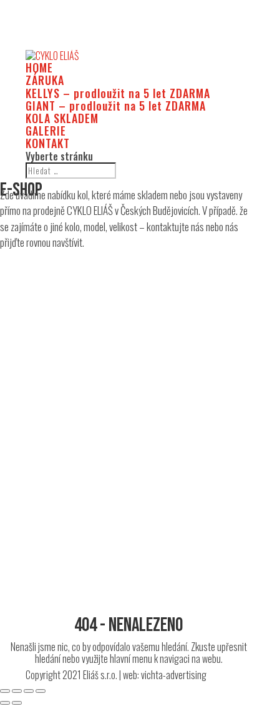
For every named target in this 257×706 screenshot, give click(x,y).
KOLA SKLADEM (62, 118)
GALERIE (46, 130)
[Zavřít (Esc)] (5, 691)
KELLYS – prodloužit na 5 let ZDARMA (118, 93)
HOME (39, 67)
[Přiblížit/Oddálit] (41, 691)
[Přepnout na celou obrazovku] (29, 691)
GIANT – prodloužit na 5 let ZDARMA (116, 105)
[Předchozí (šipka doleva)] (5, 703)
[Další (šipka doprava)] (17, 703)
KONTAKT (48, 143)
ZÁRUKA (45, 80)
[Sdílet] (17, 691)
